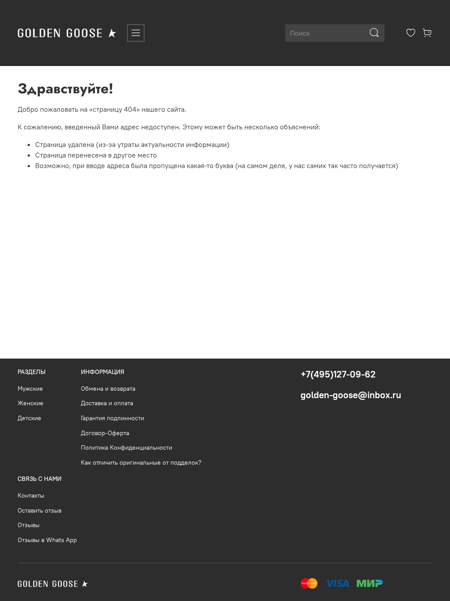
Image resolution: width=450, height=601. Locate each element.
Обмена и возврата (108, 388)
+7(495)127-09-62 (338, 374)
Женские (31, 403)
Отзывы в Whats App (47, 540)
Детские (29, 418)
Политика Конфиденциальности (126, 447)
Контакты (31, 495)
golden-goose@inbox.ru (351, 395)
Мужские (30, 388)
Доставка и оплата (107, 403)
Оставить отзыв (40, 510)
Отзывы (29, 525)
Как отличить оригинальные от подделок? (141, 462)
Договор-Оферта (105, 433)
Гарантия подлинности (112, 418)
